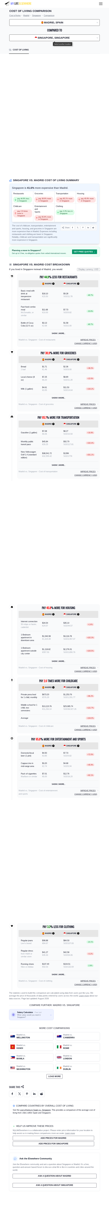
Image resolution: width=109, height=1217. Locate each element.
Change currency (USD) (85, 343)
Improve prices (88, 340)
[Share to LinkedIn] (88, 227)
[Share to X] (78, 227)
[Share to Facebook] (72, 227)
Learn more (84, 996)
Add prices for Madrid (53, 1138)
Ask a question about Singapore (54, 1185)
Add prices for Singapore (53, 1144)
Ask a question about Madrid (54, 1176)
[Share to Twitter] (19, 1094)
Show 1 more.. (58, 333)
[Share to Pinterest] (83, 227)
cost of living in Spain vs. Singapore (35, 1110)
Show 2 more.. (58, 784)
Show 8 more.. (58, 398)
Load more (54, 1076)
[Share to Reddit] (93, 227)
